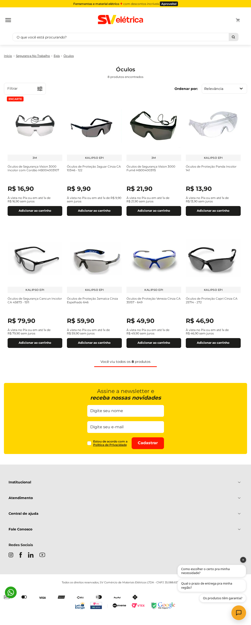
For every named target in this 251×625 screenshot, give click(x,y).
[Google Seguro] (163, 606)
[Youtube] (42, 555)
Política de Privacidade (110, 445)
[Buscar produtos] (233, 37)
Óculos (68, 56)
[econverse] (119, 606)
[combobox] (125, 37)
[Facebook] (20, 555)
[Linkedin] (31, 555)
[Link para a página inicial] (8, 56)
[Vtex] (138, 606)
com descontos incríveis (124, 4)
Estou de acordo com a (110, 443)
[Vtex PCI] (99, 606)
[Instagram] (11, 555)
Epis (57, 56)
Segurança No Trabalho (33, 56)
